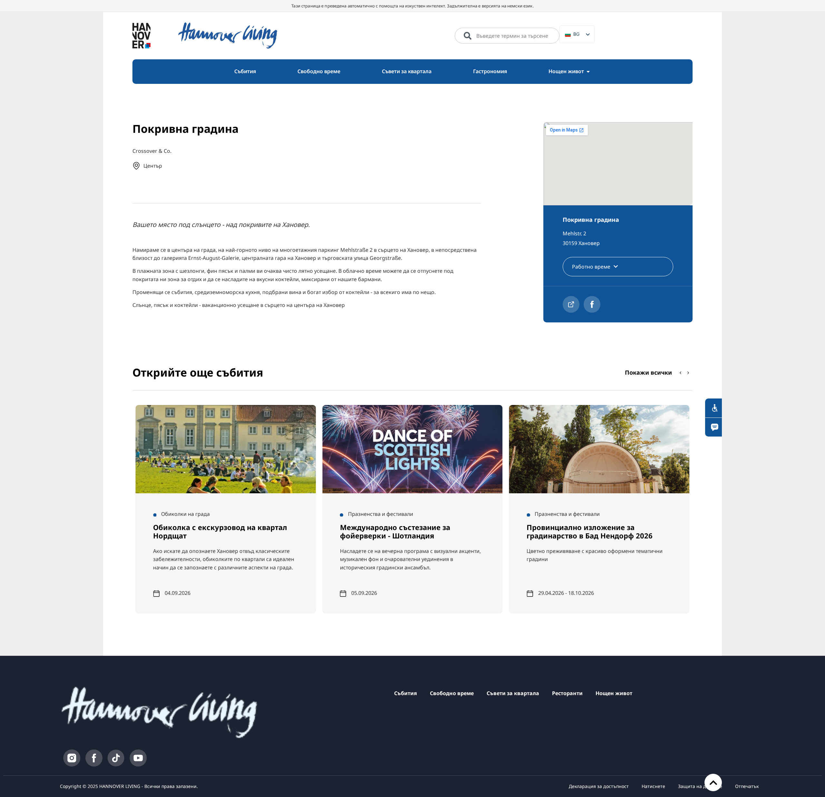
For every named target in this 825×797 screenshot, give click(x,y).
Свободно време (452, 693)
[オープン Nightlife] (588, 71)
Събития (405, 693)
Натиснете (653, 786)
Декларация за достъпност (599, 786)
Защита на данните (700, 786)
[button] (688, 373)
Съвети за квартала (513, 693)
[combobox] (507, 36)
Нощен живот (614, 693)
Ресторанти (567, 693)
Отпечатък (747, 786)
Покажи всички (648, 372)
